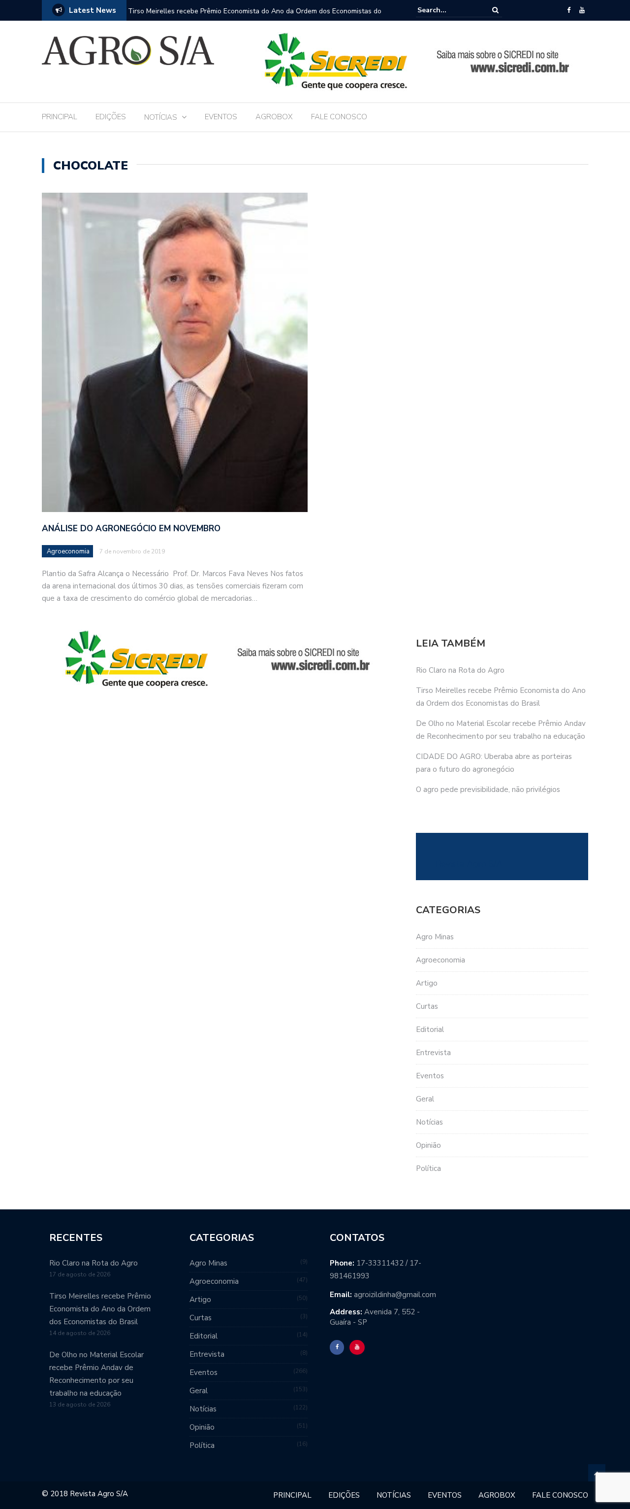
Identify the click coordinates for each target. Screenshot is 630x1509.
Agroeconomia (68, 551)
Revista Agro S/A (469, 864)
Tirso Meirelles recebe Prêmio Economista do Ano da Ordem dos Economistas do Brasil (100, 1309)
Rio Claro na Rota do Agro (460, 670)
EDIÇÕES (110, 117)
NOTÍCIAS (160, 117)
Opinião (428, 1145)
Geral (425, 1099)
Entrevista (433, 1053)
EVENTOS (221, 117)
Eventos (430, 1076)
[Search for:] (447, 10)
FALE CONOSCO (339, 117)
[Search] (495, 10)
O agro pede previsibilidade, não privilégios (488, 789)
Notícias (429, 1122)
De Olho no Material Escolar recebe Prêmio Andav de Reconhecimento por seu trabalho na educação (251, 17)
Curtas (427, 1006)
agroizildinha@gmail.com (395, 1295)
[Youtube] (582, 10)
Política (428, 1168)
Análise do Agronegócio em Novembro (131, 528)
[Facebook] (569, 10)
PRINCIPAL (59, 117)
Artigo (427, 983)
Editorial (430, 1029)
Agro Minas (435, 937)
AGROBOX (274, 117)
